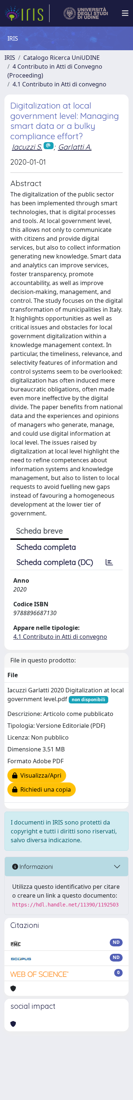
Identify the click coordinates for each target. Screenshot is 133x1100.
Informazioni (35, 866)
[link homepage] (27, 13)
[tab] (109, 562)
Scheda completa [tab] (46, 547)
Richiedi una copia (44, 789)
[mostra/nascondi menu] (125, 13)
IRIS (9, 58)
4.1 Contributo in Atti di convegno (59, 84)
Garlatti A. (75, 146)
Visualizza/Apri (39, 775)
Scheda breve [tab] (39, 530)
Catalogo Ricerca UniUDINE (61, 58)
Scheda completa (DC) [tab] (55, 562)
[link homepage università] (86, 13)
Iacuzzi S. (27, 146)
